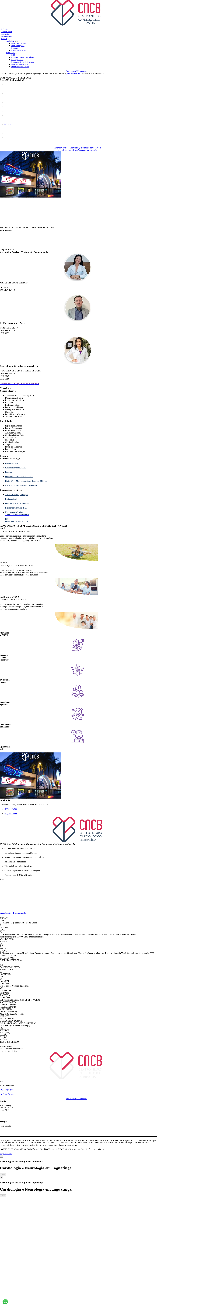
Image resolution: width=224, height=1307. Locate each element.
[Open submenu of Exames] (8, 39)
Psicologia (8, 129)
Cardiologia (8, 89)
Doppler (8, 472)
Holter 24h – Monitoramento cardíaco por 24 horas (26, 481)
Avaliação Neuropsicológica (16, 494)
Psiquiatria (8, 133)
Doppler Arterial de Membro (17, 503)
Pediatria (7, 124)
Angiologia (8, 84)
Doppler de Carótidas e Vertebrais (19, 476)
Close (3, 1175)
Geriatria (7, 107)
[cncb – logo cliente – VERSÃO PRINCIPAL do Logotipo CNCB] (76, 25)
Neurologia (8, 111)
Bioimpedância (11, 499)
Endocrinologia (10, 98)
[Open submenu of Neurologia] (16, 53)
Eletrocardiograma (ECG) (15, 468)
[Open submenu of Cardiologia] (16, 41)
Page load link (6, 1154)
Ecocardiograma (12, 463)
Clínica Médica (10, 93)
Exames (7, 102)
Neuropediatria (10, 115)
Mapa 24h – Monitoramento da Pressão (21, 485)
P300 (7, 519)
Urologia (7, 137)
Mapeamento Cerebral (14, 512)
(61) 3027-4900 (11, 809)
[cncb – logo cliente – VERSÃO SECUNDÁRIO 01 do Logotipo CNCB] (76, 1079)
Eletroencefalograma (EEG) (16, 508)
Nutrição (7, 120)
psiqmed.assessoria (73, 73)
